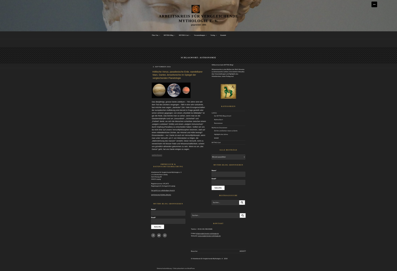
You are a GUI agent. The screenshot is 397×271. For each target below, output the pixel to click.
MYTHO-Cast (184, 35)
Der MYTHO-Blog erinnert (222, 116)
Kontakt (223, 35)
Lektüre (214, 113)
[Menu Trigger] (374, 4)
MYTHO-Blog (168, 35)
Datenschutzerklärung (164, 268)
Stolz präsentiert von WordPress (184, 268)
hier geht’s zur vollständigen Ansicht (163, 190)
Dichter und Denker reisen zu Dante (225, 131)
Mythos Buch (218, 119)
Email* (214, 178)
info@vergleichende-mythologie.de (207, 233)
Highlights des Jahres (221, 134)
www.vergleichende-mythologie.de (209, 236)
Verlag (212, 35)
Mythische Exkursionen (219, 127)
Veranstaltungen (199, 35)
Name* (214, 170)
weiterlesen (157, 155)
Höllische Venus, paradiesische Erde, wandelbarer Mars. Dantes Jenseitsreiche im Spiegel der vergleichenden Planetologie (177, 74)
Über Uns (155, 35)
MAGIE (216, 138)
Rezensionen (218, 123)
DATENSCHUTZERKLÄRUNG (161, 195)
